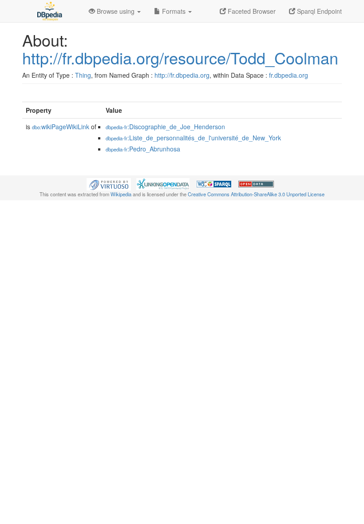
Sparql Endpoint (318, 11)
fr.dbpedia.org (288, 75)
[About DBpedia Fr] (49, 11)
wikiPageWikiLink (60, 126)
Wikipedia (121, 194)
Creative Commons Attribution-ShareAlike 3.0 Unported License (256, 194)
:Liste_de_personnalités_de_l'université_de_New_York (193, 137)
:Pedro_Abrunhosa (143, 148)
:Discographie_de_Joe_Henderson (165, 126)
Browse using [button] (115, 11)
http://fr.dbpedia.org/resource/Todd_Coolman (180, 57)
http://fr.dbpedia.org (182, 75)
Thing (83, 75)
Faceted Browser (251, 11)
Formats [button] (173, 11)
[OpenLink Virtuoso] (109, 183)
